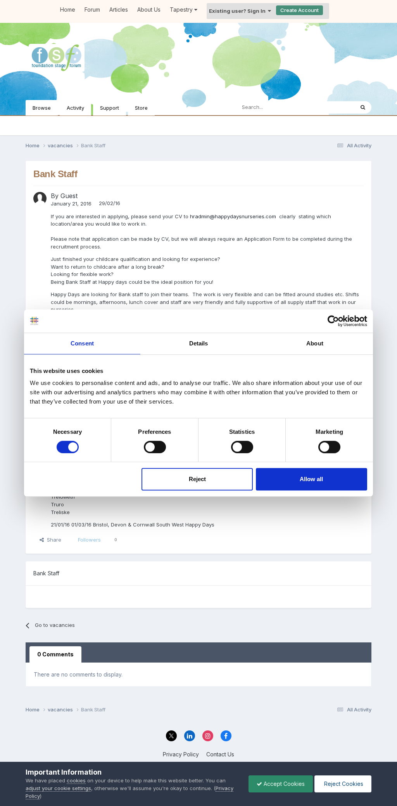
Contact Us (220, 754)
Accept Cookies (283, 783)
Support (109, 108)
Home (67, 9)
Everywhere (330, 107)
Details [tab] (198, 343)
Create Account (299, 10)
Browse (42, 108)
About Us (149, 9)
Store (141, 108)
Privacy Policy (181, 754)
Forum (92, 9)
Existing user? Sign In (238, 11)
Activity (75, 108)
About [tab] (314, 343)
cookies (76, 780)
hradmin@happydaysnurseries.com (233, 216)
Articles (118, 9)
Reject (197, 479)
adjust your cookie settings (58, 788)
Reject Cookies (343, 783)
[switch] (155, 447)
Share (52, 540)
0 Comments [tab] (55, 654)
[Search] (362, 107)
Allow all (311, 479)
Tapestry (182, 9)
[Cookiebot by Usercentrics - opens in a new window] (333, 321)
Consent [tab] (82, 343)
